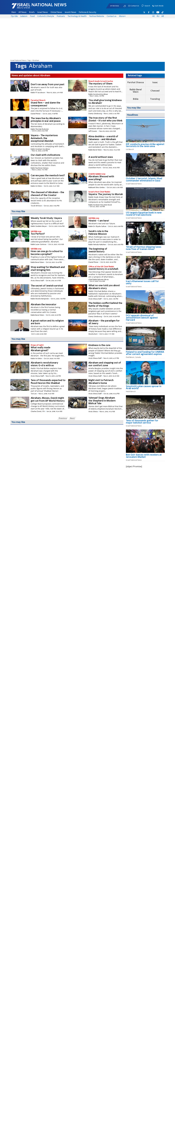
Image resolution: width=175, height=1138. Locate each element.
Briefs (32, 12)
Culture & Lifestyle (45, 16)
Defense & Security (87, 12)
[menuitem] (14, 12)
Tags (29, 60)
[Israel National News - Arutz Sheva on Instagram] (153, 12)
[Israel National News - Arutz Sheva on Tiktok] (162, 12)
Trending (155, 99)
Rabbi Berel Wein (136, 90)
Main (13, 12)
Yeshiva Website (96, 16)
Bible (135, 99)
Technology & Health (77, 16)
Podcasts (61, 16)
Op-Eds (14, 16)
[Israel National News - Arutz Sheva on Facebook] (149, 12)
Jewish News (70, 12)
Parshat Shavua (135, 82)
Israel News (42, 12)
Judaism (23, 16)
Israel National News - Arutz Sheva (32, 7)
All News (22, 12)
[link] (145, 146)
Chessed (155, 91)
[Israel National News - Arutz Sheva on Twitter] (144, 12)
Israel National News (18, 60)
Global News (56, 12)
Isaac (155, 82)
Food (32, 16)
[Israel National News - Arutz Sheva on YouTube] (157, 12)
